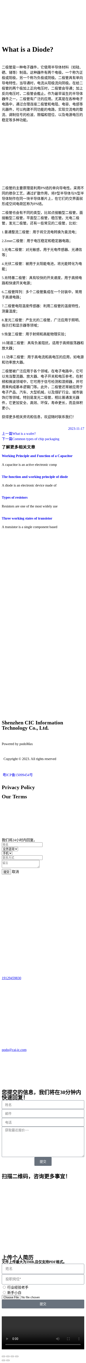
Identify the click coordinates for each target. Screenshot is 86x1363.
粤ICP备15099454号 (17, 775)
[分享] (8, 1356)
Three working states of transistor (27, 518)
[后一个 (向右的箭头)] (8, 1360)
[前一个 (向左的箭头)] (3, 1360)
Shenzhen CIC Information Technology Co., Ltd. (32, 725)
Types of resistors (15, 497)
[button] (43, 1333)
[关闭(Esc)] (3, 1356)
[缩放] (17, 1356)
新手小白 (14, 1293)
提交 (6, 872)
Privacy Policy (18, 787)
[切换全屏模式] (12, 1356)
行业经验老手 (17, 1287)
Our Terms (14, 796)
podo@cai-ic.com (14, 1050)
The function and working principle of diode (35, 477)
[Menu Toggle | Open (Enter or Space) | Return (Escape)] (43, 35)
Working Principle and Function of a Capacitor (37, 456)
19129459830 (11, 978)
